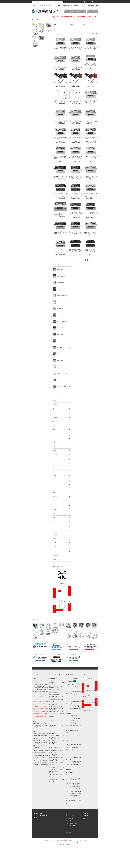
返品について (68, 820)
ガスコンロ (56, 24)
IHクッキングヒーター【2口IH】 (63, 347)
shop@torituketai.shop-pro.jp (74, 842)
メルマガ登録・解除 (63, 5)
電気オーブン (59, 360)
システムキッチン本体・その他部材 (61, 387)
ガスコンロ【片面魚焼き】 (62, 321)
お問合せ (89, 11)
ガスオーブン (71, 24)
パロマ (57, 20)
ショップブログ (69, 830)
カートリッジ (59, 289)
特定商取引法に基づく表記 (71, 823)
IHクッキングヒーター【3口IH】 (63, 340)
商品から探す (48, 5)
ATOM (69, 832)
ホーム (33, 5)
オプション (85, 24)
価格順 (92, 33)
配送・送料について (70, 818)
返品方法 (78, 11)
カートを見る (85, 815)
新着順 (96, 33)
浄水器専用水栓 (60, 282)
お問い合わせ (84, 5)
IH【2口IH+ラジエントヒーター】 (63, 353)
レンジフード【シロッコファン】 (63, 373)
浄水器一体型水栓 (60, 276)
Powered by (58, 844)
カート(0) (96, 1)
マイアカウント (85, 813)
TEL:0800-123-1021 (91, 5)
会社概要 (84, 11)
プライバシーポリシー (70, 825)
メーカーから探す (40, 5)
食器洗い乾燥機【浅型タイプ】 (63, 302)
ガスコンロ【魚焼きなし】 (62, 327)
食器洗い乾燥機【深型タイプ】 (63, 295)
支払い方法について (70, 815)
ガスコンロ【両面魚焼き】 (62, 315)
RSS (67, 832)
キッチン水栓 (59, 269)
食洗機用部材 (59, 308)
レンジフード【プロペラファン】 (63, 366)
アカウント (87, 1)
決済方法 (72, 11)
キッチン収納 (59, 379)
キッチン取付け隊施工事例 (74, 5)
